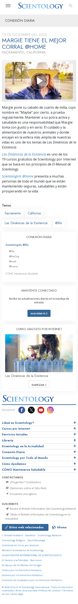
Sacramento (13, 213)
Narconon (36, 560)
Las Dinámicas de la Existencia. (26, 223)
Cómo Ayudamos (14, 464)
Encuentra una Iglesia (22, 494)
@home (13, 266)
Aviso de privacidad (26, 590)
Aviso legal (17, 593)
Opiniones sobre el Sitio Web (27, 488)
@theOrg (14, 256)
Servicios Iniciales (15, 434)
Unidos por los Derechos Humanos (22, 570)
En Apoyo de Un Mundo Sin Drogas (21, 565)
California (34, 213)
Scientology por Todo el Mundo (25, 458)
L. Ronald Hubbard (12, 535)
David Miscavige (36, 540)
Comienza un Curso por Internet (20, 545)
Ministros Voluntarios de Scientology (23, 550)
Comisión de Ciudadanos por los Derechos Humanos (32, 580)
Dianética (30, 535)
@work (12, 261)
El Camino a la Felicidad (15, 560)
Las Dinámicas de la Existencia (24, 154)
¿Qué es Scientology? (18, 423)
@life (58, 223)
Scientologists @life (17, 245)
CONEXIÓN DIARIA (39, 237)
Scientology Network (50, 535)
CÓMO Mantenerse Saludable (22, 274)
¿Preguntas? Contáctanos (25, 482)
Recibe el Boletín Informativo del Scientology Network (42, 508)
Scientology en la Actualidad (23, 446)
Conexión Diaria (13, 452)
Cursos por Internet (16, 429)
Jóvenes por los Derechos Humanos (22, 575)
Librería (7, 440)
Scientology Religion (13, 540)
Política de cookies (49, 590)
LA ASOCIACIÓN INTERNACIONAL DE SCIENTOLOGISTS (32, 555)
